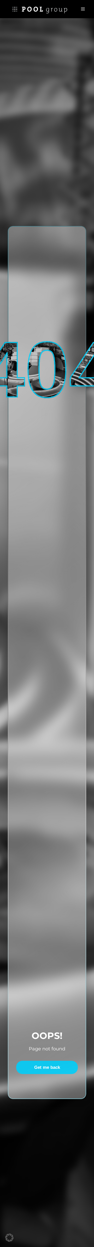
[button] (9, 1237)
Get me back (47, 1067)
